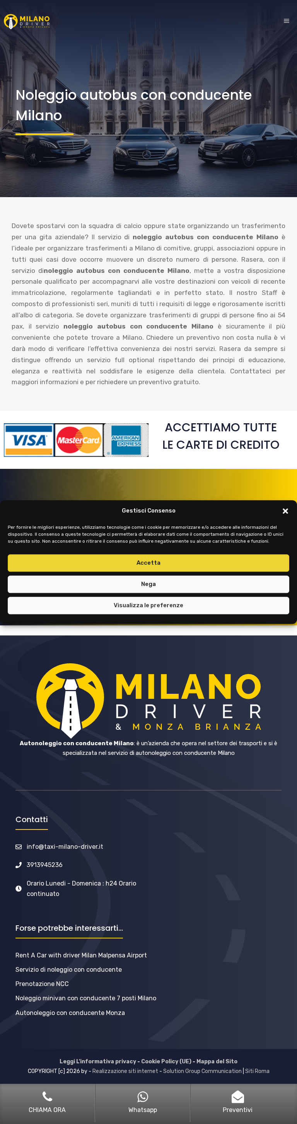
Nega (148, 584)
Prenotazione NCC (42, 984)
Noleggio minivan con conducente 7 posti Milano (85, 998)
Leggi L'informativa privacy (98, 1061)
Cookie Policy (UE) (166, 1061)
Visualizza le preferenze (148, 605)
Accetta (148, 562)
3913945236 (45, 865)
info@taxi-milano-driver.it (65, 846)
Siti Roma (257, 1071)
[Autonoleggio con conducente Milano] (27, 21)
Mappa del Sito (216, 1061)
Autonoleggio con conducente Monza (70, 1013)
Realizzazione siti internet (125, 1071)
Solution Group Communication (202, 1071)
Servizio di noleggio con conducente (68, 969)
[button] (285, 511)
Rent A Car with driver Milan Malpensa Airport (81, 955)
